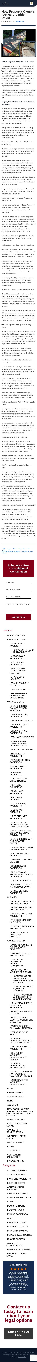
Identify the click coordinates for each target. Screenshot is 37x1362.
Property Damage (17, 1231)
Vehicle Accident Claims (16, 1124)
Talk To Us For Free (18, 1333)
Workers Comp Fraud (19, 1033)
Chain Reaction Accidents (19, 715)
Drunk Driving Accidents (18, 732)
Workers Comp (16, 941)
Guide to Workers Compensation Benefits (21, 947)
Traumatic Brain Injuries (20, 684)
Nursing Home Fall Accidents (21, 915)
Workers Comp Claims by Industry (21, 1027)
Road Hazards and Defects (21, 861)
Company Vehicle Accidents (20, 1048)
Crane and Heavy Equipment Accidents (23, 988)
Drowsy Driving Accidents (19, 725)
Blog (10, 1088)
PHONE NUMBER (13, 597)
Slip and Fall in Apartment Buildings (19, 934)
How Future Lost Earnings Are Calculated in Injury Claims (17, 552)
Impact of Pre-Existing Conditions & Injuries (21, 1019)
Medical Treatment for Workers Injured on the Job (21, 1074)
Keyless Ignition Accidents (20, 761)
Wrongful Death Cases (16, 1254)
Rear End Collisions (16, 786)
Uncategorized (16, 1239)
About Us (12, 1105)
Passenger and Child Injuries (19, 780)
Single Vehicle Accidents (19, 892)
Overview (7, 630)
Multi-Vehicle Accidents (18, 767)
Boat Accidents (16, 1183)
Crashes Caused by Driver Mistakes (21, 848)
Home (10, 1101)
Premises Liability (17, 1226)
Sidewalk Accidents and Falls (22, 927)
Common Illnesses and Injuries (21, 954)
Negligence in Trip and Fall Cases (21, 908)
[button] (31, 3)
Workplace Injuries (18, 1249)
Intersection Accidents (18, 755)
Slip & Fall (13, 897)
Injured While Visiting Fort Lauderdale (18, 695)
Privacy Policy (15, 1161)
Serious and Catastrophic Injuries (18, 670)
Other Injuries (15, 1142)
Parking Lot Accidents (17, 773)
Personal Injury (16, 639)
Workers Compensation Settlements (18, 1065)
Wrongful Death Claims (16, 1137)
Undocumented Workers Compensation (19, 1082)
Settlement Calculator (13, 1156)
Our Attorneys (16, 635)
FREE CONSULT (15, 1092)
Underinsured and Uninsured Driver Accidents (21, 832)
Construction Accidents (15, 1188)
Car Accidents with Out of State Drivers (21, 841)
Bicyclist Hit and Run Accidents (23, 651)
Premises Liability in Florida (21, 921)
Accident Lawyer (17, 1170)
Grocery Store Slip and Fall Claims (22, 902)
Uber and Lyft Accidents (18, 817)
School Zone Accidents (18, 804)
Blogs (10, 1146)
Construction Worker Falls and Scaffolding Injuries (23, 979)
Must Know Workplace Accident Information (17, 962)
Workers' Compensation (14, 1244)
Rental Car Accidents (16, 792)
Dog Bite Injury (16, 1206)
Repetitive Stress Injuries (21, 1012)
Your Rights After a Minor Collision (21, 885)
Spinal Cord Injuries (17, 678)
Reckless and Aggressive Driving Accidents (21, 874)
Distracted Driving (22, 720)
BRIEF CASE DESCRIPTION (18, 604)
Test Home (13, 1150)
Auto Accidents (16, 1175)
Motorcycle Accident (17, 644)
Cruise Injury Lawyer (19, 1197)
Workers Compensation (14, 1131)
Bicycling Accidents (19, 1179)
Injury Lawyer (15, 1210)
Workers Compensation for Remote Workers (20, 1040)
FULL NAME (11, 582)
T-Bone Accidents (21, 880)
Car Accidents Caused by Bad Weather (18, 708)
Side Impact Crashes (17, 811)
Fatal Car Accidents (22, 737)
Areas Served (15, 1096)
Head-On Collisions (22, 749)
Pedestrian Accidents (17, 663)
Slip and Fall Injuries (19, 1235)
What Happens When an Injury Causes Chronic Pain (17, 549)
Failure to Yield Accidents (19, 854)
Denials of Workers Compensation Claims (18, 1056)
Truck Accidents (20, 689)
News (10, 1218)
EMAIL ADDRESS (13, 589)
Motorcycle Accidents (17, 657)
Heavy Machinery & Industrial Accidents (21, 1005)
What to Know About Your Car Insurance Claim (19, 824)
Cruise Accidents (17, 1193)
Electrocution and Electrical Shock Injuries (22, 997)
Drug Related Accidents (18, 867)
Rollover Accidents (16, 798)
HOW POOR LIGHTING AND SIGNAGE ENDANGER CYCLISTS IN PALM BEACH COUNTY (19, 1112)
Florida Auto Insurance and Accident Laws (18, 743)
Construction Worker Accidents (21, 971)
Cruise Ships (14, 1202)
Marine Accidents (17, 1214)
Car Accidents (15, 702)
